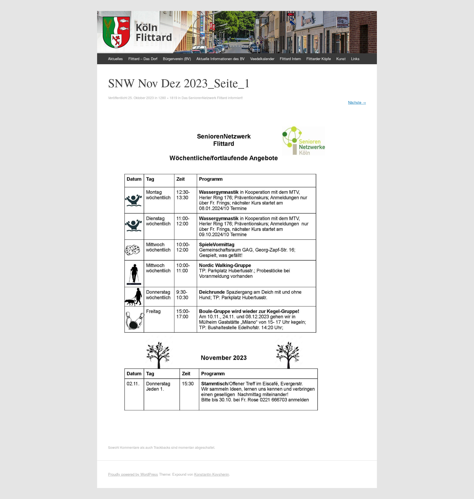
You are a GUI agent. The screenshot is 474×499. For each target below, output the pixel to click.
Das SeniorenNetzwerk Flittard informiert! (212, 97)
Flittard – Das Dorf (142, 58)
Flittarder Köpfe (318, 58)
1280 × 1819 (167, 97)
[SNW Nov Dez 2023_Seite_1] (224, 438)
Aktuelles (115, 58)
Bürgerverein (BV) (177, 58)
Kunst (341, 58)
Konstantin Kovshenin (211, 474)
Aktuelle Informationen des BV (220, 58)
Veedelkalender (262, 58)
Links (355, 58)
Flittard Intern (290, 58)
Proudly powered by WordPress (133, 474)
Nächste (357, 102)
